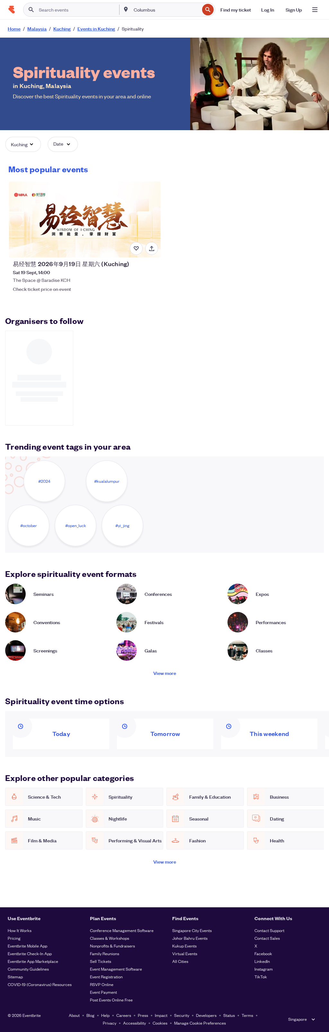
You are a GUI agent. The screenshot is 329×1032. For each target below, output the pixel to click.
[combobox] (166, 9)
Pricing (14, 938)
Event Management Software (116, 969)
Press (143, 1015)
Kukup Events (184, 946)
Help (105, 1015)
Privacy (109, 1023)
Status (229, 1015)
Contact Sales (267, 938)
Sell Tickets (100, 961)
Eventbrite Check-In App (30, 953)
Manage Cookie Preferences (200, 1023)
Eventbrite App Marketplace (33, 961)
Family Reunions (104, 953)
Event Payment (103, 992)
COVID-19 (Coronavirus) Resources (40, 984)
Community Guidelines (28, 969)
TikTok (260, 977)
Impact (161, 1015)
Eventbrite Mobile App (27, 946)
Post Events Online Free (111, 1000)
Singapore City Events (192, 930)
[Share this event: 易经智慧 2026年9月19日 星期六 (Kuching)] (151, 248)
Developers (206, 1015)
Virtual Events (184, 953)
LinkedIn (262, 961)
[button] (23, 144)
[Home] (11, 9)
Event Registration (106, 977)
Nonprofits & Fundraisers (112, 946)
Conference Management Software (122, 930)
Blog (90, 1015)
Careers (123, 1015)
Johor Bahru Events (190, 938)
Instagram (263, 969)
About (74, 1015)
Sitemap (15, 977)
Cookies (160, 1023)
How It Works (19, 930)
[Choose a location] (126, 9)
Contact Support (269, 930)
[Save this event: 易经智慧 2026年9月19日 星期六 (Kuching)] (136, 248)
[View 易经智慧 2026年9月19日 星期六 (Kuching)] (84, 219)
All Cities (180, 961)
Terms (247, 1015)
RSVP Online (101, 984)
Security (181, 1015)
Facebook (263, 953)
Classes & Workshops (109, 938)
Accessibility (134, 1023)
